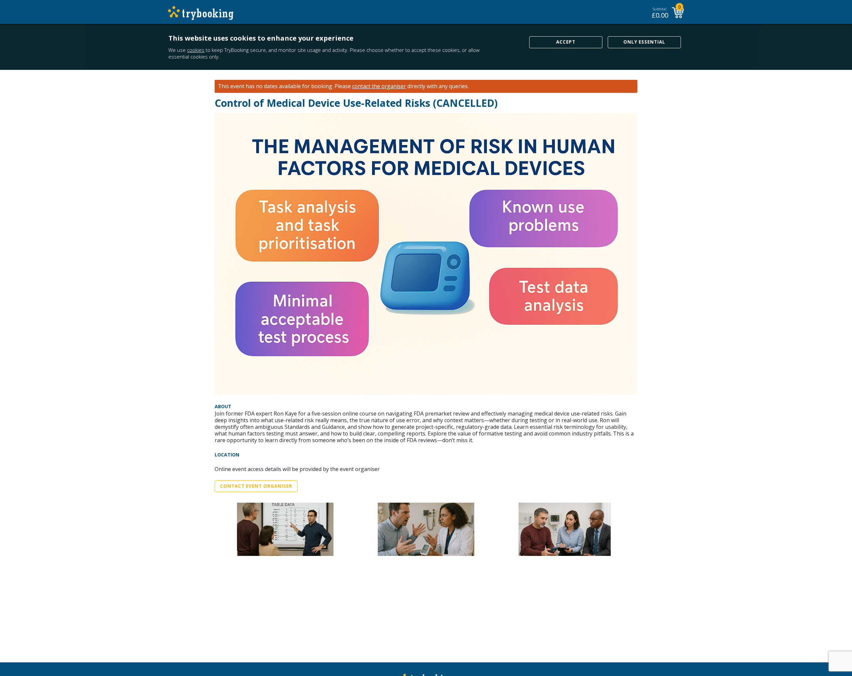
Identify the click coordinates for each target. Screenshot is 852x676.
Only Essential (644, 42)
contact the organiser (379, 86)
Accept (565, 42)
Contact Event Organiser (256, 486)
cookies (195, 50)
